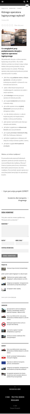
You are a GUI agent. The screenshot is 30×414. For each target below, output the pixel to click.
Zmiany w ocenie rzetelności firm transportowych (16, 336)
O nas (8, 397)
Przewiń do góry (15, 389)
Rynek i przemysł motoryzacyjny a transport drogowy (16, 357)
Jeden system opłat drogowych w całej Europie (14, 274)
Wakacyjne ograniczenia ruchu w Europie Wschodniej (16, 323)
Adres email (19, 240)
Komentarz (5, 224)
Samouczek (12, 8)
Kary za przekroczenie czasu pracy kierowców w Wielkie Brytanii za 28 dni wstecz (17, 317)
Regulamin (15, 400)
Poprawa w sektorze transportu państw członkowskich (15, 362)
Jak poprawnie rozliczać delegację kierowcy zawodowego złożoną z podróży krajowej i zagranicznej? (16, 310)
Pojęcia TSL (5, 8)
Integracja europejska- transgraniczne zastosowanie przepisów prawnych (17, 283)
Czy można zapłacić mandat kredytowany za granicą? (14, 330)
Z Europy (19, 8)
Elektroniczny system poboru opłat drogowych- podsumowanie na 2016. (17, 278)
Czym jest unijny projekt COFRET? (15, 191)
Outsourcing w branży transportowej (17, 268)
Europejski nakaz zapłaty (14, 288)
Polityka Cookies (18, 397)
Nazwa (4, 240)
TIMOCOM (13, 297)
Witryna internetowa (8, 248)
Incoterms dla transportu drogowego (18, 199)
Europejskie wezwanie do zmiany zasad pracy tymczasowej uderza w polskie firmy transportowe (16, 375)
